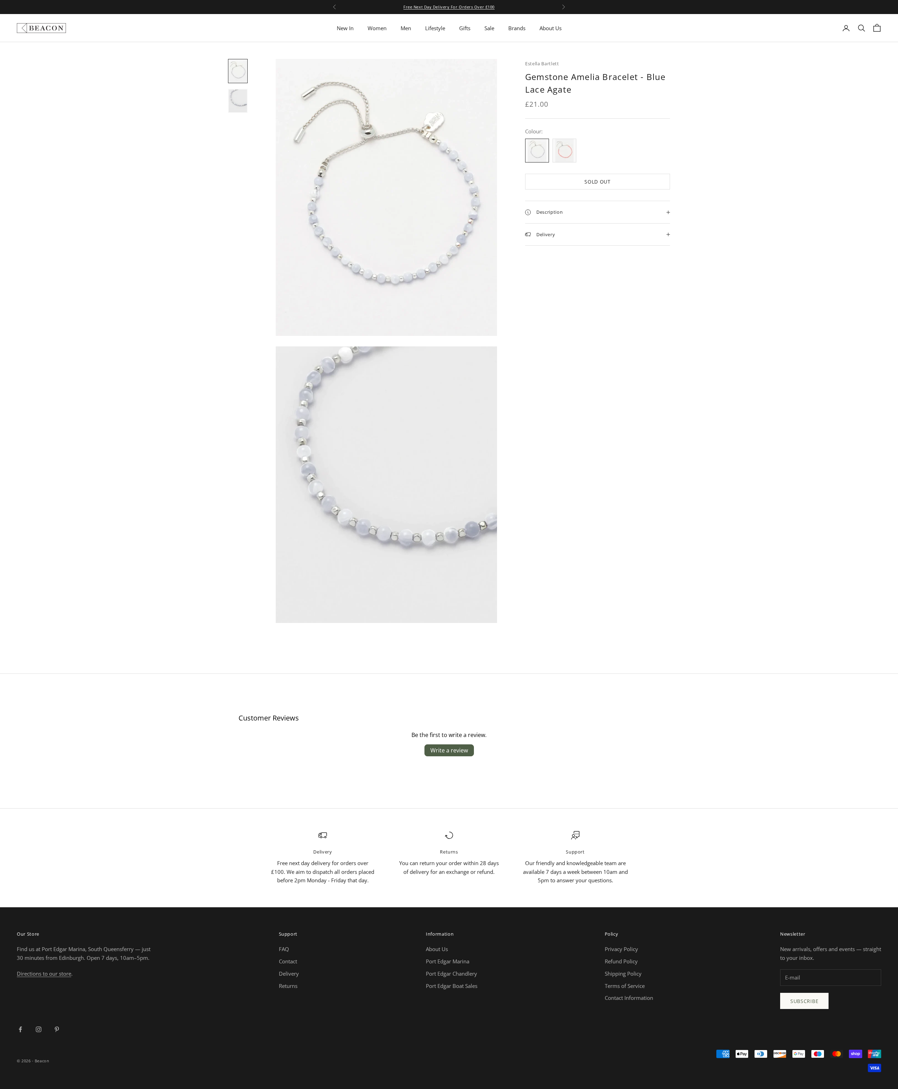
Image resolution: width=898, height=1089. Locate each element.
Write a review (449, 750)
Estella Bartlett (542, 63)
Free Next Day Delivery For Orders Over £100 (449, 6)
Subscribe (804, 1001)
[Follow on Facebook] (20, 1029)
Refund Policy (621, 961)
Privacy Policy (621, 948)
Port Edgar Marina (447, 961)
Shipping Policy (623, 973)
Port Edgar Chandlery (451, 973)
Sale (489, 28)
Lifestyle (435, 28)
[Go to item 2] (238, 101)
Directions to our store (44, 973)
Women (377, 28)
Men (406, 28)
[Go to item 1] (238, 71)
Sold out (597, 181)
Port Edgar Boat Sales (451, 985)
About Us (551, 28)
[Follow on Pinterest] (56, 1029)
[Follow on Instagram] (38, 1029)
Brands (516, 28)
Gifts (464, 28)
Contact (288, 961)
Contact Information (629, 997)
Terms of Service (625, 985)
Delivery (289, 973)
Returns (288, 985)
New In (345, 28)
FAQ (284, 948)
